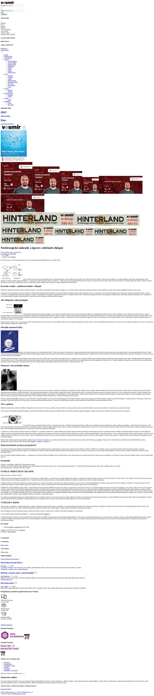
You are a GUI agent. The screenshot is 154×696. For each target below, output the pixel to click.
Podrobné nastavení (30, 686)
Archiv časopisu (12, 61)
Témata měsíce (12, 64)
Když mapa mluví (7, 583)
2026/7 (4, 112)
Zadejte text (4, 5)
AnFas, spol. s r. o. (10, 692)
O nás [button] (6, 74)
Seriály (10, 71)
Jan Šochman (12, 254)
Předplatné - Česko (9, 665)
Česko (9, 103)
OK (2, 12)
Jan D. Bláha (4, 586)
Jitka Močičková (5, 576)
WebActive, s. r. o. (27, 692)
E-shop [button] (6, 98)
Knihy (9, 100)
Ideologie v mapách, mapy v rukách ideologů (17, 573)
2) (1, 466)
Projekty (10, 90)
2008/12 (13, 257)
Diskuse (10, 92)
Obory (9, 69)
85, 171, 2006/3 (97, 440)
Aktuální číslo (8, 56)
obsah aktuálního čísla (8, 124)
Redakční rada (12, 80)
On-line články (12, 63)
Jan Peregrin (4, 254)
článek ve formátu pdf (15, 527)
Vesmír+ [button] (6, 88)
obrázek (33, 441)
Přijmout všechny (5, 686)
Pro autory (11, 84)
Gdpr (9, 87)
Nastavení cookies (6, 689)
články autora (4, 545)
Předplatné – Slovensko (11, 670)
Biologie (10, 95)
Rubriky (10, 67)
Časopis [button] (6, 59)
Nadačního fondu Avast (19, 693)
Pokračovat (4, 48)
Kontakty (10, 77)
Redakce (10, 75)
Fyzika (10, 96)
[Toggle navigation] (1, 52)
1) (1, 464)
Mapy (3, 120)
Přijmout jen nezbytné (17, 686)
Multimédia (11, 66)
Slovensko (11, 104)
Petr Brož (3, 566)
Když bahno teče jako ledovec (11, 562)
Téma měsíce (8, 58)
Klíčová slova (12, 72)
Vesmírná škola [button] (8, 93)
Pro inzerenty (11, 85)
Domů (6, 55)
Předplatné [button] (7, 101)
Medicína (22, 530)
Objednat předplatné (6, 625)
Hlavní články (12, 532)
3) (1, 467)
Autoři (9, 79)
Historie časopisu (12, 82)
